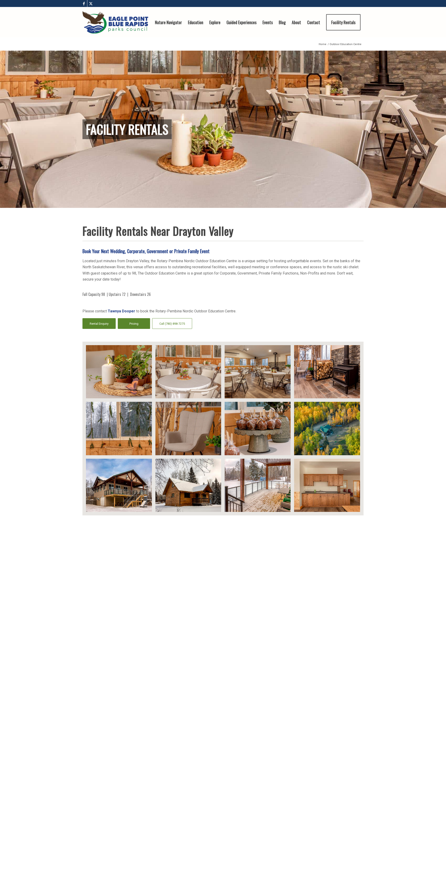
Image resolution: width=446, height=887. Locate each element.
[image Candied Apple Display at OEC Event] (259, 430)
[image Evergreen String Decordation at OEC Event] (120, 430)
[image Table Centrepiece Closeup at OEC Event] (120, 373)
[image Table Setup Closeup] (190, 373)
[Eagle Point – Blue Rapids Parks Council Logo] (115, 22)
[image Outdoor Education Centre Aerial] (329, 430)
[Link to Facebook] (83, 3)
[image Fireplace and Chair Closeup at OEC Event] (329, 373)
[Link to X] (90, 3)
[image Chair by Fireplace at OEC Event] (190, 430)
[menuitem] (168, 22)
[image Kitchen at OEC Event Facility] (329, 487)
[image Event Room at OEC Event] (259, 373)
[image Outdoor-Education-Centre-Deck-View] (259, 487)
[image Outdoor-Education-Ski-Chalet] (190, 487)
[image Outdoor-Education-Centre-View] (120, 487)
